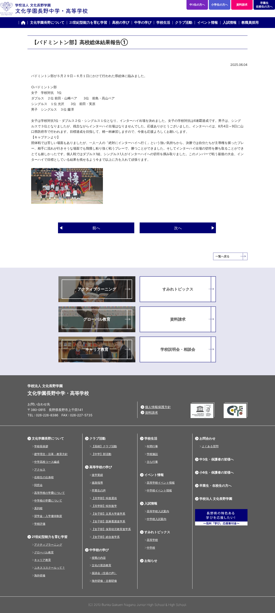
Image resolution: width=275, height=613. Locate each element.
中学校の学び (99, 550)
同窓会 (38, 485)
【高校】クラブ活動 (104, 446)
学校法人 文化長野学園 (215, 499)
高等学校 (152, 540)
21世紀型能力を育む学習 (88, 22)
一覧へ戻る (222, 256)
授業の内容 (99, 557)
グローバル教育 (96, 319)
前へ (96, 228)
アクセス (39, 469)
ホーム (23, 23)
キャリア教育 (96, 349)
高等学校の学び (100, 467)
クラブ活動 (183, 22)
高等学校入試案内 (158, 511)
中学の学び (142, 22)
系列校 (38, 508)
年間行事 (152, 446)
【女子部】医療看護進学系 (108, 521)
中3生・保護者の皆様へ (216, 459)
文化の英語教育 (101, 565)
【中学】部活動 (101, 454)
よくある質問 (210, 446)
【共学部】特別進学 (104, 506)
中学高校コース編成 (46, 461)
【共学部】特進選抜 (104, 498)
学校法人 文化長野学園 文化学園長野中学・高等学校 (44, 8)
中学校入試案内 (156, 519)
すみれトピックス (177, 289)
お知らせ (150, 561)
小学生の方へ (219, 4)
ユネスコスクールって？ (49, 567)
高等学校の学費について (49, 492)
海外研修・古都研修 (104, 580)
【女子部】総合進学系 (106, 537)
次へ (178, 228)
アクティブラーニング (97, 289)
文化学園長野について (47, 22)
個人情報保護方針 (158, 407)
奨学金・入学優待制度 (48, 516)
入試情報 (230, 22)
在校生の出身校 (44, 477)
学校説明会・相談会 (177, 349)
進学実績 (97, 475)
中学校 (151, 547)
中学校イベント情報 (159, 490)
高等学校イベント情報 (161, 482)
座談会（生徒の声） (104, 573)
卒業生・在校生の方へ (215, 485)
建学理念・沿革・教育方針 (51, 454)
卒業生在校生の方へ (264, 4)
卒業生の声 (99, 490)
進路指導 (97, 482)
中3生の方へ (197, 4)
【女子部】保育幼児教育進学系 (111, 529)
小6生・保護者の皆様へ (216, 472)
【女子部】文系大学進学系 (108, 513)
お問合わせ (207, 438)
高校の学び (120, 22)
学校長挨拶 (41, 446)
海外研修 (39, 575)
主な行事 (152, 461)
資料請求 (242, 4)
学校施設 (152, 454)
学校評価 (39, 523)
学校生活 (163, 22)
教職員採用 (250, 22)
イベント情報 (207, 22)
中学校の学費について (48, 500)
